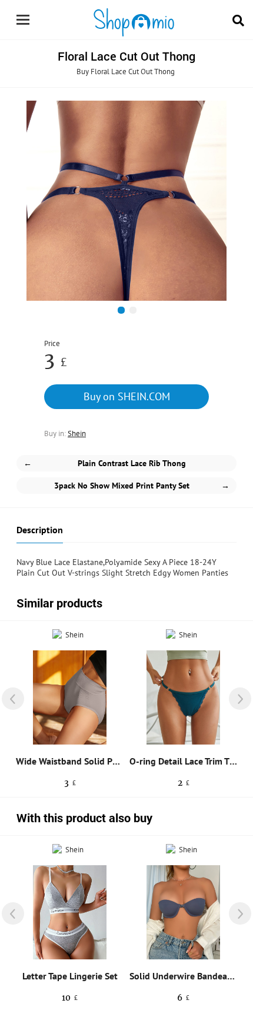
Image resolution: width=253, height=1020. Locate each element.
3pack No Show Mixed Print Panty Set (142, 485)
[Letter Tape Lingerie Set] (69, 912)
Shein (77, 433)
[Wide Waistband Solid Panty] (69, 697)
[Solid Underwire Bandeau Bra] (183, 912)
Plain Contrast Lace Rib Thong (105, 463)
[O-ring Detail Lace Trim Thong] (183, 697)
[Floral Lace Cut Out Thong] (126, 201)
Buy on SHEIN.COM (127, 396)
